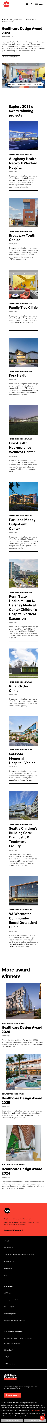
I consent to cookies (12, 1420)
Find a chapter (9, 1307)
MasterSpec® (8, 1350)
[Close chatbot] (44, 1415)
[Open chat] (42, 1418)
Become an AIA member (12, 1230)
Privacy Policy (36, 1410)
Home (6, 20)
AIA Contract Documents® (13, 1343)
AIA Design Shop (10, 1364)
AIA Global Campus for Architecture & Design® (19, 1255)
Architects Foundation (11, 1300)
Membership (8, 1248)
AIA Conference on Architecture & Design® (18, 1338)
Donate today (11, 1395)
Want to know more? (34, 1420)
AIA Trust (7, 1293)
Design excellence (16, 20)
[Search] (31, 4)
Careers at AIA (9, 1261)
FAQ (5, 1275)
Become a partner (10, 1314)
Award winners (29, 20)
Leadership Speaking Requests (14, 1320)
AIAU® (6, 1357)
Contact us (8, 1268)
